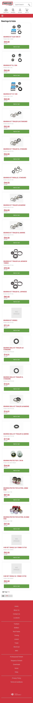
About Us (16, 610)
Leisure (16, 639)
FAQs (16, 672)
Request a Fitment (16, 660)
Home (16, 606)
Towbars (16, 624)
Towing (16, 635)
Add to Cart (16, 47)
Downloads (16, 664)
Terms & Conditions (16, 682)
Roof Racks (16, 631)
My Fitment (6, 12)
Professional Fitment (16, 657)
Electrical (16, 647)
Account (20, 12)
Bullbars (16, 628)
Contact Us (16, 614)
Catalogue (13, 12)
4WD (16, 651)
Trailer (17, 643)
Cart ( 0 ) (27, 12)
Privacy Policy (16, 678)
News (16, 668)
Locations (16, 618)
